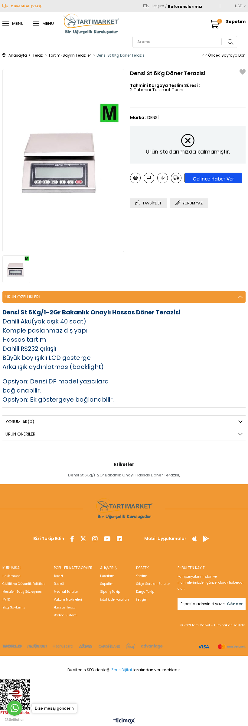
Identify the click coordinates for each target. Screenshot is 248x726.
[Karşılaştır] (149, 178)
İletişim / (159, 6)
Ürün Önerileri (20, 434)
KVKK (6, 599)
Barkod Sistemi (65, 615)
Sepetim (106, 584)
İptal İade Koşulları (114, 599)
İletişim (141, 599)
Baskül (59, 584)
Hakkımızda (11, 576)
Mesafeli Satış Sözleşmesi (22, 591)
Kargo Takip (145, 591)
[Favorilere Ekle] (243, 72)
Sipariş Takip (110, 591)
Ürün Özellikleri (22, 297)
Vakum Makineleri (68, 599)
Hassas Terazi (65, 607)
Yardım (141, 576)
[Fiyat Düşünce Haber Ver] (162, 178)
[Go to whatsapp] (14, 708)
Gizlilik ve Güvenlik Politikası (24, 584)
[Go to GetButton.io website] (14, 720)
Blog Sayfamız (13, 607)
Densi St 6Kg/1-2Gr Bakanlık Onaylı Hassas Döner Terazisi (123, 475)
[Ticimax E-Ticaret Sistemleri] (124, 721)
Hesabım (107, 576)
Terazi (58, 576)
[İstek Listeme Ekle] (135, 178)
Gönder (235, 604)
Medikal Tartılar (66, 591)
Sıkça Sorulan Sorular (153, 584)
